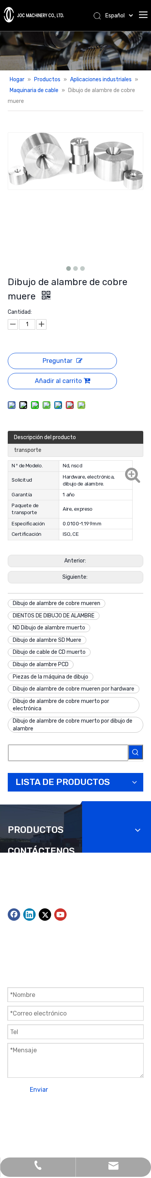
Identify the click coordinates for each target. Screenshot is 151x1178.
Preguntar (57, 360)
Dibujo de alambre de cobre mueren (56, 603)
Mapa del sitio (79, 1120)
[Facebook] (14, 914)
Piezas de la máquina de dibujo (50, 677)
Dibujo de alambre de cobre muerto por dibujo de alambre (72, 725)
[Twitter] (45, 914)
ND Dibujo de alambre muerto (49, 627)
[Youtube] (60, 914)
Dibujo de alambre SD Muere (47, 640)
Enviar (39, 1089)
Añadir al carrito (58, 381)
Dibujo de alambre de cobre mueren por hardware (73, 689)
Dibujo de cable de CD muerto (49, 652)
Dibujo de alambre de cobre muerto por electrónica (61, 705)
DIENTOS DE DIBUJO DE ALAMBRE (53, 615)
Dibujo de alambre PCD (41, 664)
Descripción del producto (45, 437)
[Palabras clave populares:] (135, 752)
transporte (27, 450)
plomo (15, 1130)
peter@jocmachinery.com (87, 903)
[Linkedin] (29, 914)
